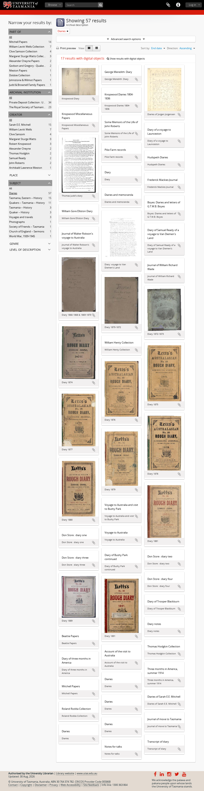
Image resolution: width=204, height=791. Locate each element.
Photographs (17, 222)
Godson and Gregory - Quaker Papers (31, 66)
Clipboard (168, 5)
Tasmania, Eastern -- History (25, 198)
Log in (192, 5)
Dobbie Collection (19, 75)
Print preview (68, 48)
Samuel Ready (17, 158)
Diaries (13, 193)
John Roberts (17, 163)
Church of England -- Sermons (26, 231)
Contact (13, 785)
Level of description (25, 249)
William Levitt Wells (20, 129)
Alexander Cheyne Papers (24, 61)
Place (14, 174)
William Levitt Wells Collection (26, 46)
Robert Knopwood (20, 144)
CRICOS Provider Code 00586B (93, 781)
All (10, 37)
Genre (14, 243)
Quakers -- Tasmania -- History (27, 203)
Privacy (53, 785)
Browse (52, 5)
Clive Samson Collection (23, 51)
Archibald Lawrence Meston (25, 167)
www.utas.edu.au (87, 773)
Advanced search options (126, 39)
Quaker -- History (19, 212)
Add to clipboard (94, 99)
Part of (15, 31)
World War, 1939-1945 (22, 236)
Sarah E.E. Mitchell (19, 124)
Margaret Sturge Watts (22, 139)
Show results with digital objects (127, 58)
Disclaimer (41, 785)
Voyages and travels (21, 217)
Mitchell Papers (18, 42)
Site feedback (91, 785)
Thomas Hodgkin (19, 153)
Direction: (172, 48)
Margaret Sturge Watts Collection (28, 56)
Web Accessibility (71, 785)
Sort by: (145, 48)
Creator (16, 114)
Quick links (178, 5)
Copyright (26, 785)
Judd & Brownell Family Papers (27, 85)
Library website (65, 773)
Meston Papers (18, 70)
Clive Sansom (17, 134)
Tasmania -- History (20, 207)
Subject (15, 182)
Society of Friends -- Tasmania (26, 226)
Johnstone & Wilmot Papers (25, 80)
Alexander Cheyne (20, 148)
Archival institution (25, 92)
